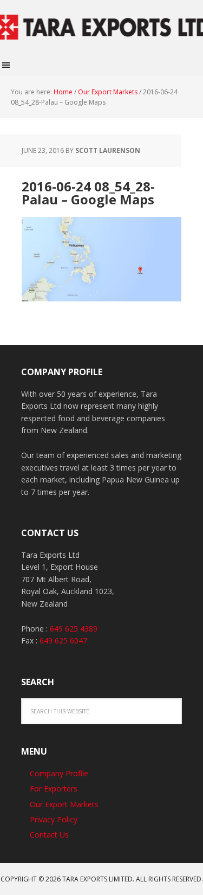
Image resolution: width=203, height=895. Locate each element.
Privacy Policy (53, 819)
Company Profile (59, 773)
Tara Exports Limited (101, 27)
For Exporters (53, 788)
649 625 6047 (63, 640)
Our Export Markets (64, 804)
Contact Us (49, 834)
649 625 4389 (73, 628)
